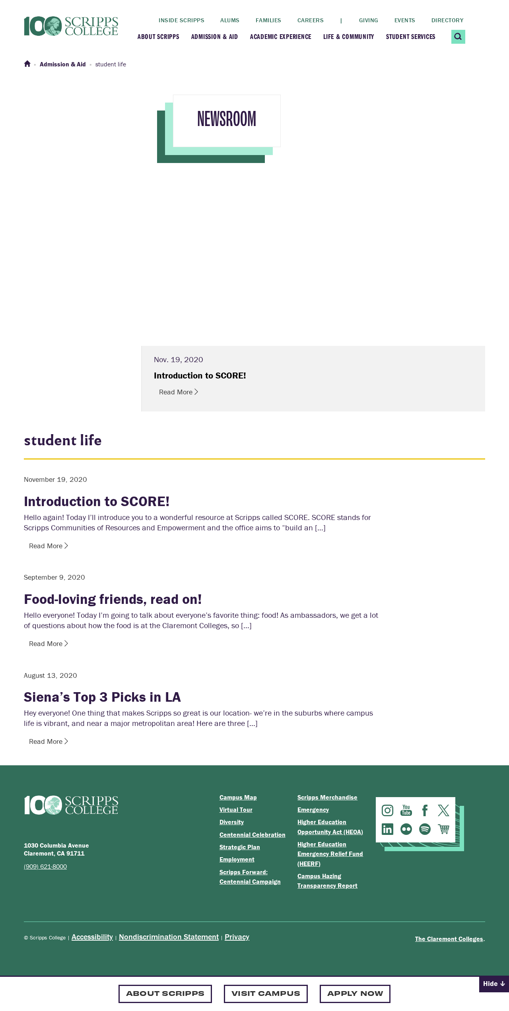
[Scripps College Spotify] (425, 829)
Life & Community (348, 36)
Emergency (313, 809)
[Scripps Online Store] (444, 829)
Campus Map (238, 797)
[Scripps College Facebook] (425, 810)
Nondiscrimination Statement (169, 936)
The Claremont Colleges (449, 939)
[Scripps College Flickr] (406, 829)
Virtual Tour (236, 809)
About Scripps (158, 36)
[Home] (27, 64)
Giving (369, 20)
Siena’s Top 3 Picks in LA (102, 696)
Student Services (410, 36)
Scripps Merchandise (327, 797)
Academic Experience (280, 36)
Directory (447, 20)
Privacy (237, 936)
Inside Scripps (181, 20)
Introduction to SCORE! (97, 501)
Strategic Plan (240, 847)
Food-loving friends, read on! (113, 598)
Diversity (232, 822)
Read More (176, 391)
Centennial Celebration (253, 834)
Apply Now (355, 992)
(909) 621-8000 (45, 866)
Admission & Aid (214, 36)
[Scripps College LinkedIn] (387, 829)
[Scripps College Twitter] (444, 810)
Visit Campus (265, 992)
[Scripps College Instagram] (387, 810)
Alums (230, 20)
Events (405, 20)
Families (269, 20)
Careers (310, 20)
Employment (237, 859)
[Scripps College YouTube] (406, 810)
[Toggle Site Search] (458, 37)
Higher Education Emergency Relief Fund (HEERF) (330, 853)
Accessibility (92, 936)
